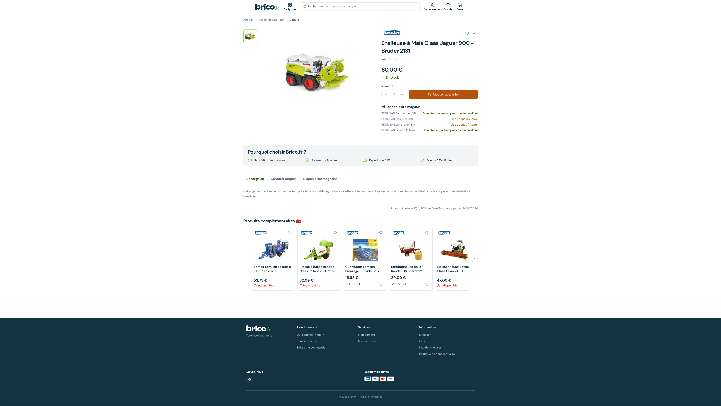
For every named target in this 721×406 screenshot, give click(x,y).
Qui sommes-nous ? (310, 335)
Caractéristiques (283, 179)
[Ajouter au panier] (381, 285)
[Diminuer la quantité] (386, 94)
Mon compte (366, 335)
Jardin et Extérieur (271, 20)
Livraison (425, 335)
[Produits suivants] (474, 258)
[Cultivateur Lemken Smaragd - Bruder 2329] (365, 258)
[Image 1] (250, 36)
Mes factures (367, 341)
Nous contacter (307, 341)
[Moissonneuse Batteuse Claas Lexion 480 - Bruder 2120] (456, 258)
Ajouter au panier (446, 94)
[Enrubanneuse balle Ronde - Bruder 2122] (410, 258)
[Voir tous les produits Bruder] (391, 33)
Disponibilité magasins (320, 179)
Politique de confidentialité (437, 354)
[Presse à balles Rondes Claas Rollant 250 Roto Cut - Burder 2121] (319, 258)
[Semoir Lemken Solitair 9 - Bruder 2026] (273, 258)
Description (255, 179)
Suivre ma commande (311, 347)
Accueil (248, 20)
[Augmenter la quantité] (402, 94)
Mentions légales (430, 347)
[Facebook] (249, 379)
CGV (422, 341)
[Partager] (475, 33)
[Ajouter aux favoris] (467, 33)
